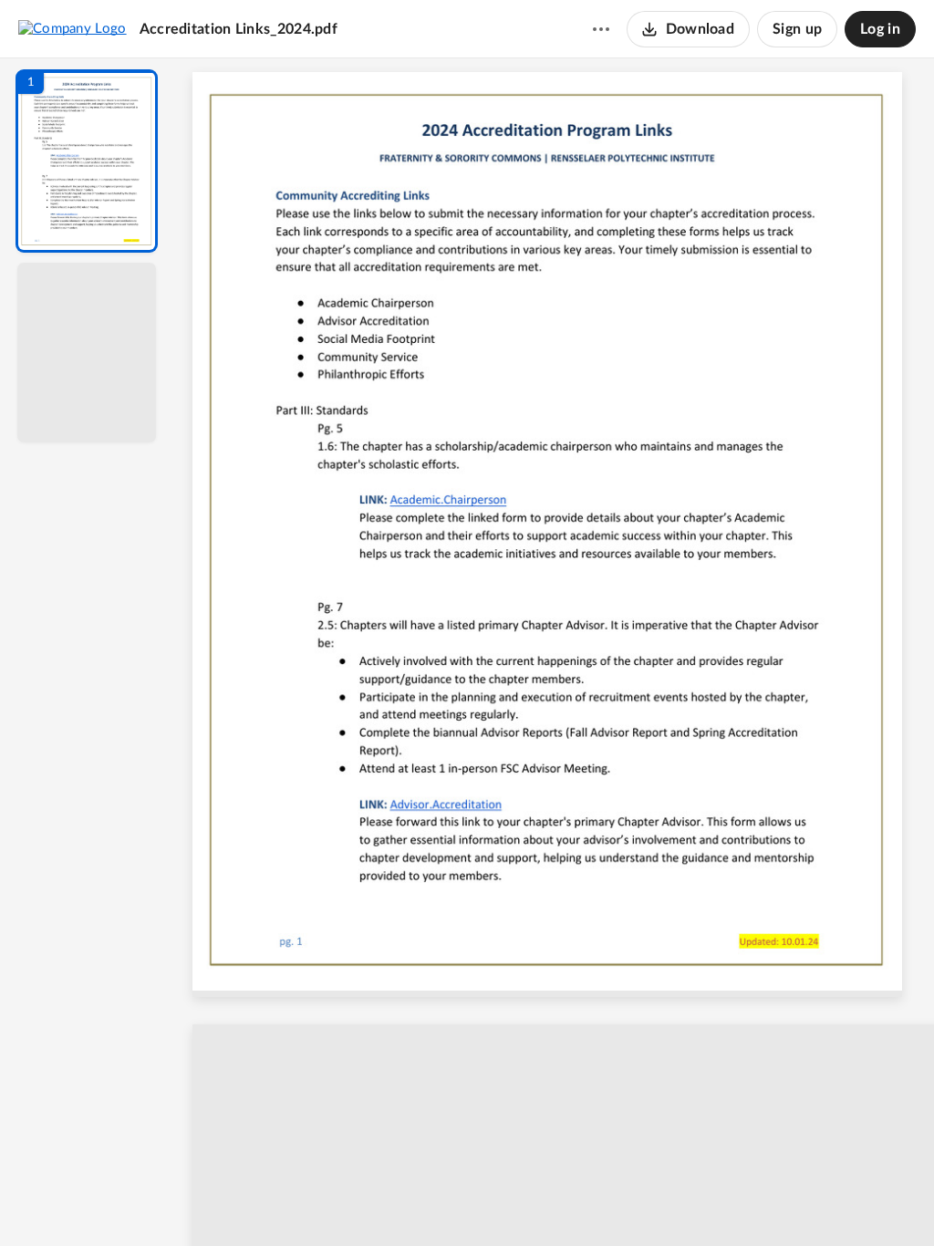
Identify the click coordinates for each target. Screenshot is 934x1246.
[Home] (72, 28)
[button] (86, 161)
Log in (880, 29)
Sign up (797, 29)
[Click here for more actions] (601, 29)
